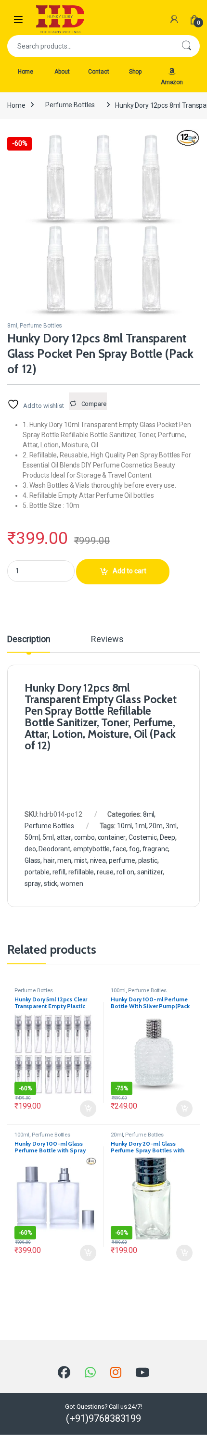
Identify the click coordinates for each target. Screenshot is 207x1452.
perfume (122, 860)
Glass (32, 860)
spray (33, 883)
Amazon (172, 82)
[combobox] (90, 46)
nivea (98, 860)
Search (186, 46)
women (71, 883)
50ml (32, 837)
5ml (48, 837)
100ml (118, 990)
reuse (105, 872)
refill (58, 872)
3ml (171, 826)
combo (84, 837)
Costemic (143, 837)
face (119, 849)
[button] (191, 140)
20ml (117, 1135)
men (64, 860)
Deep (167, 837)
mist (80, 860)
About (61, 71)
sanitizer (150, 872)
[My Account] (174, 19)
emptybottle (91, 849)
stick (50, 883)
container (112, 837)
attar (64, 837)
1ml (140, 826)
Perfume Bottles (70, 105)
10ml (124, 826)
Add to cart (129, 571)
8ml (12, 325)
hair (48, 860)
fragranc (155, 849)
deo (30, 849)
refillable (81, 872)
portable (37, 872)
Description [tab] (28, 639)
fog (134, 849)
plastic (147, 860)
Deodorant (54, 849)
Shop (135, 71)
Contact (98, 71)
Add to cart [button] (88, 1108)
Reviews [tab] (107, 639)
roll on (125, 872)
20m (156, 826)
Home (25, 71)
